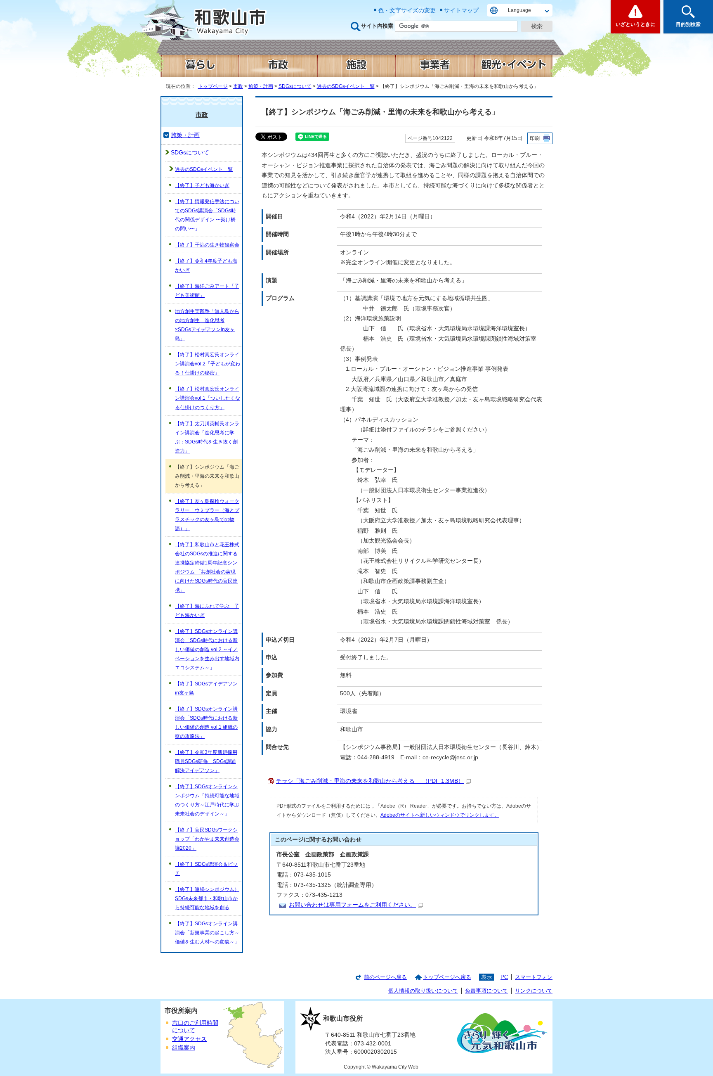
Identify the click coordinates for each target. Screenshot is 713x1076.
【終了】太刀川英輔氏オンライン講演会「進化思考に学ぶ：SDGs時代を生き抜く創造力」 (207, 437)
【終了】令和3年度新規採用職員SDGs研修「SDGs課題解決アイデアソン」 (206, 761)
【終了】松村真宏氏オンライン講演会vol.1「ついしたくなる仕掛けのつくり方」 (207, 398)
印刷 (535, 138)
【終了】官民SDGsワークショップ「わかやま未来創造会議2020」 (207, 839)
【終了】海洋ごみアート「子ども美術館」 (207, 290)
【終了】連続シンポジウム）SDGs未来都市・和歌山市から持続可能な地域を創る (207, 898)
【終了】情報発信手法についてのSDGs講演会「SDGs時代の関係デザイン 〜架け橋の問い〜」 (207, 215)
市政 (238, 86)
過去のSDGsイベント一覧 (346, 86)
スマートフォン (533, 977)
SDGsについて (295, 86)
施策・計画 (260, 86)
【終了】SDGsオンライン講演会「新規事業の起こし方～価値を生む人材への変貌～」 (207, 933)
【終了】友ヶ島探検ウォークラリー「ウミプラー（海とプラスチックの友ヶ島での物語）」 (207, 514)
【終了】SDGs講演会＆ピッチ (206, 868)
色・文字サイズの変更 (407, 10)
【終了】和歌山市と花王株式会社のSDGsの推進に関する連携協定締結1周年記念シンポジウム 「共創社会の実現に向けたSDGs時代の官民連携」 (207, 567)
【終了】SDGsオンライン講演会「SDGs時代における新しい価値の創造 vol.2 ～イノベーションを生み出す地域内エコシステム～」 (207, 649)
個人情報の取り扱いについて (423, 991)
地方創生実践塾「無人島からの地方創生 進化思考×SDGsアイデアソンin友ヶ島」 (207, 324)
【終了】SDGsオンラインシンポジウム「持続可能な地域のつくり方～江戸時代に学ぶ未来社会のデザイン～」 (207, 800)
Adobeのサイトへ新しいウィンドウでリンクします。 (439, 815)
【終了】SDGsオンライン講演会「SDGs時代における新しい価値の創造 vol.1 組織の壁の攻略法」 (206, 722)
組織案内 (183, 1048)
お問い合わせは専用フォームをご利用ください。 (352, 905)
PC (504, 977)
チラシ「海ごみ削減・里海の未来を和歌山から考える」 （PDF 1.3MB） (370, 781)
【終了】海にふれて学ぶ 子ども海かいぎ (207, 610)
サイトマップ (461, 10)
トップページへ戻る (447, 977)
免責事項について (486, 991)
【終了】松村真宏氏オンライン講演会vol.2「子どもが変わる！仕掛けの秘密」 (207, 364)
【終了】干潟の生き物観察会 (207, 245)
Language (519, 10)
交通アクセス (189, 1039)
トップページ (213, 86)
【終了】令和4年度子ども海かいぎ (206, 265)
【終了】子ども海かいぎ (202, 185)
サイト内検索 (377, 26)
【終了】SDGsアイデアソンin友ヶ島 (206, 688)
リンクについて (533, 991)
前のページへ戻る (385, 977)
